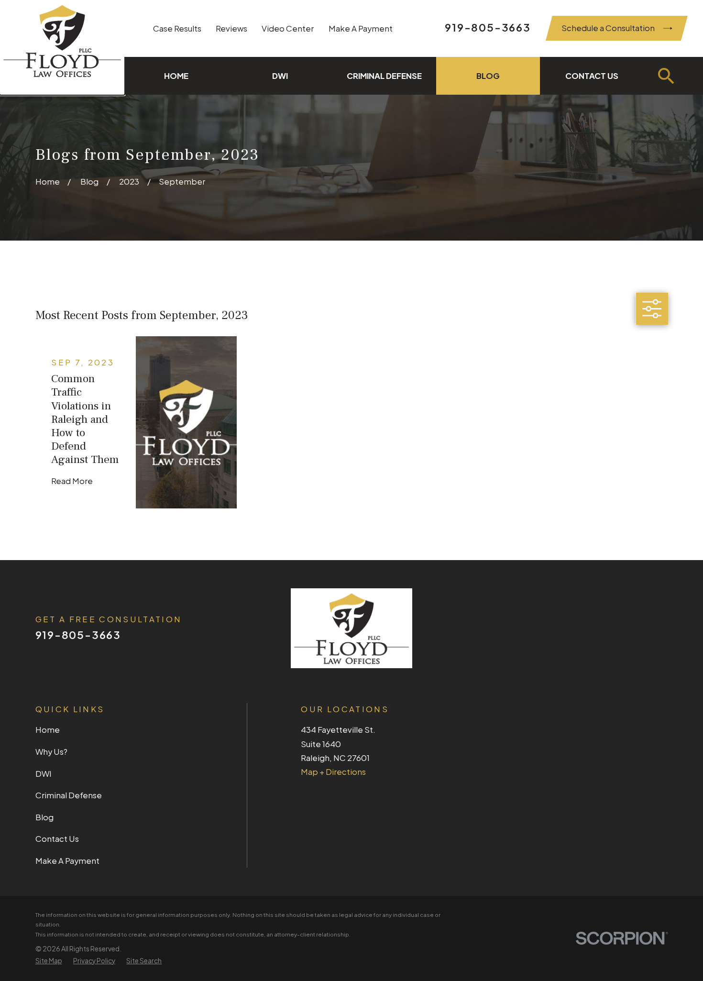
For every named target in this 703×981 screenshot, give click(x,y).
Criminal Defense (68, 795)
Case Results (177, 28)
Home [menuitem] (176, 76)
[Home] (62, 47)
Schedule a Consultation (608, 28)
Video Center (288, 28)
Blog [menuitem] (488, 76)
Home (47, 730)
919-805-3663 (487, 27)
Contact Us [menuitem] (591, 76)
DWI (43, 774)
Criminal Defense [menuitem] (384, 76)
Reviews (231, 28)
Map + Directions (333, 772)
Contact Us (57, 839)
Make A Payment (361, 28)
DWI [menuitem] (280, 76)
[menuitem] (48, 961)
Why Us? (51, 752)
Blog (44, 817)
